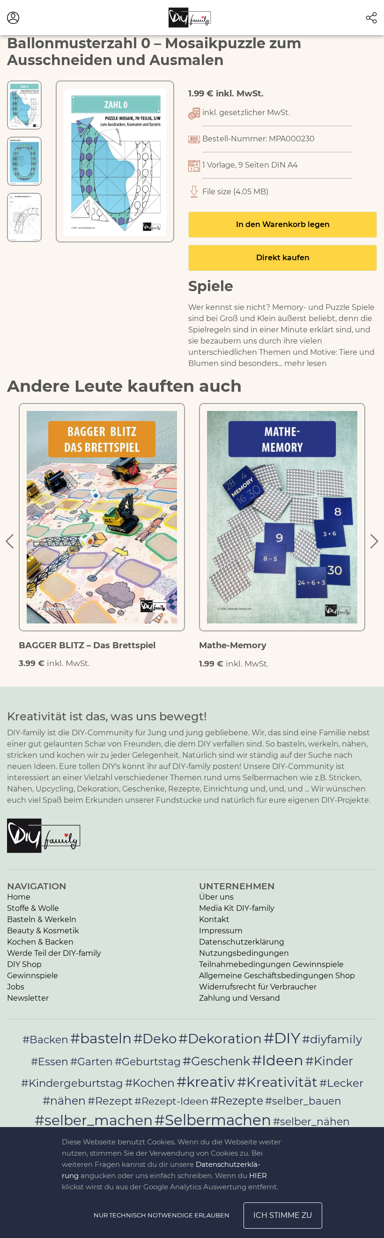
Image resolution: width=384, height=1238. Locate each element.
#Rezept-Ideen (171, 1101)
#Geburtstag (148, 1061)
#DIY (282, 1038)
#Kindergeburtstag (72, 1083)
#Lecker (341, 1083)
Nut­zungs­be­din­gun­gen (244, 953)
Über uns (216, 897)
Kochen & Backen (40, 942)
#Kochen (150, 1083)
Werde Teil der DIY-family (54, 953)
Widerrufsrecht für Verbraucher (258, 986)
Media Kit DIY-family (236, 908)
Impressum (221, 930)
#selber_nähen (311, 1121)
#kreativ (206, 1082)
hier (258, 1175)
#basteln (101, 1038)
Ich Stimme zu (282, 1215)
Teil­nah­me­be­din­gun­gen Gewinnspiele (271, 964)
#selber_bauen (303, 1101)
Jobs (15, 986)
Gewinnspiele (32, 975)
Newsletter (28, 998)
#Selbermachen (213, 1120)
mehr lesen (305, 363)
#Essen (49, 1061)
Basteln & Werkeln (41, 919)
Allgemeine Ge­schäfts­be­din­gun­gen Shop (277, 975)
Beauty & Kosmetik (43, 930)
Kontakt (214, 919)
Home (18, 897)
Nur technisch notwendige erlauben (161, 1215)
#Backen (45, 1039)
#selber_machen (94, 1120)
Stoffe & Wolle (33, 908)
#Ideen (277, 1060)
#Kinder (329, 1061)
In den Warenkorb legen (283, 224)
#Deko (155, 1039)
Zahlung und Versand (239, 998)
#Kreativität (277, 1082)
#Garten (91, 1061)
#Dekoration (220, 1039)
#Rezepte (236, 1100)
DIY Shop (24, 964)
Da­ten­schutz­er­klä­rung (241, 942)
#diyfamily (332, 1039)
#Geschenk (216, 1061)
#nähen (64, 1100)
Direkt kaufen (283, 257)
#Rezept (110, 1100)
